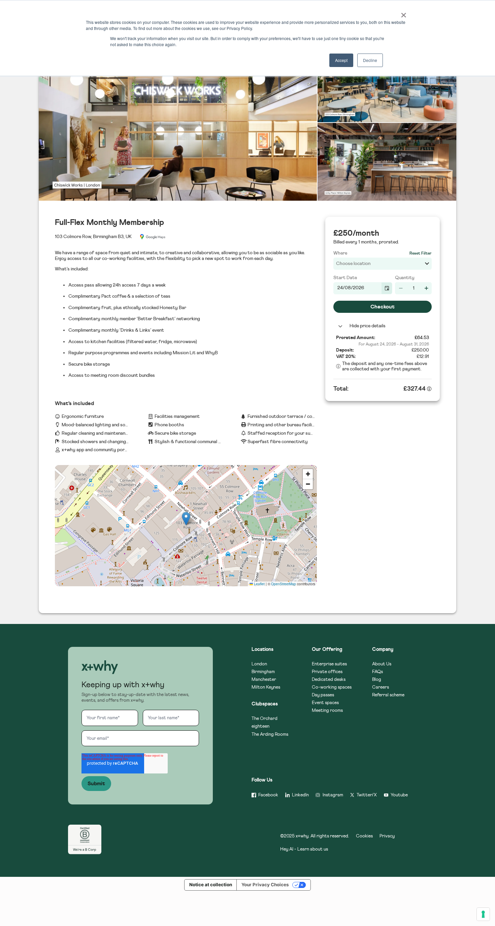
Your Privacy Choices (265, 884)
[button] (99, 667)
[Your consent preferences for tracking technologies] (483, 914)
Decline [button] (370, 60)
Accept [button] (341, 60)
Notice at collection (210, 884)
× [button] (403, 13)
